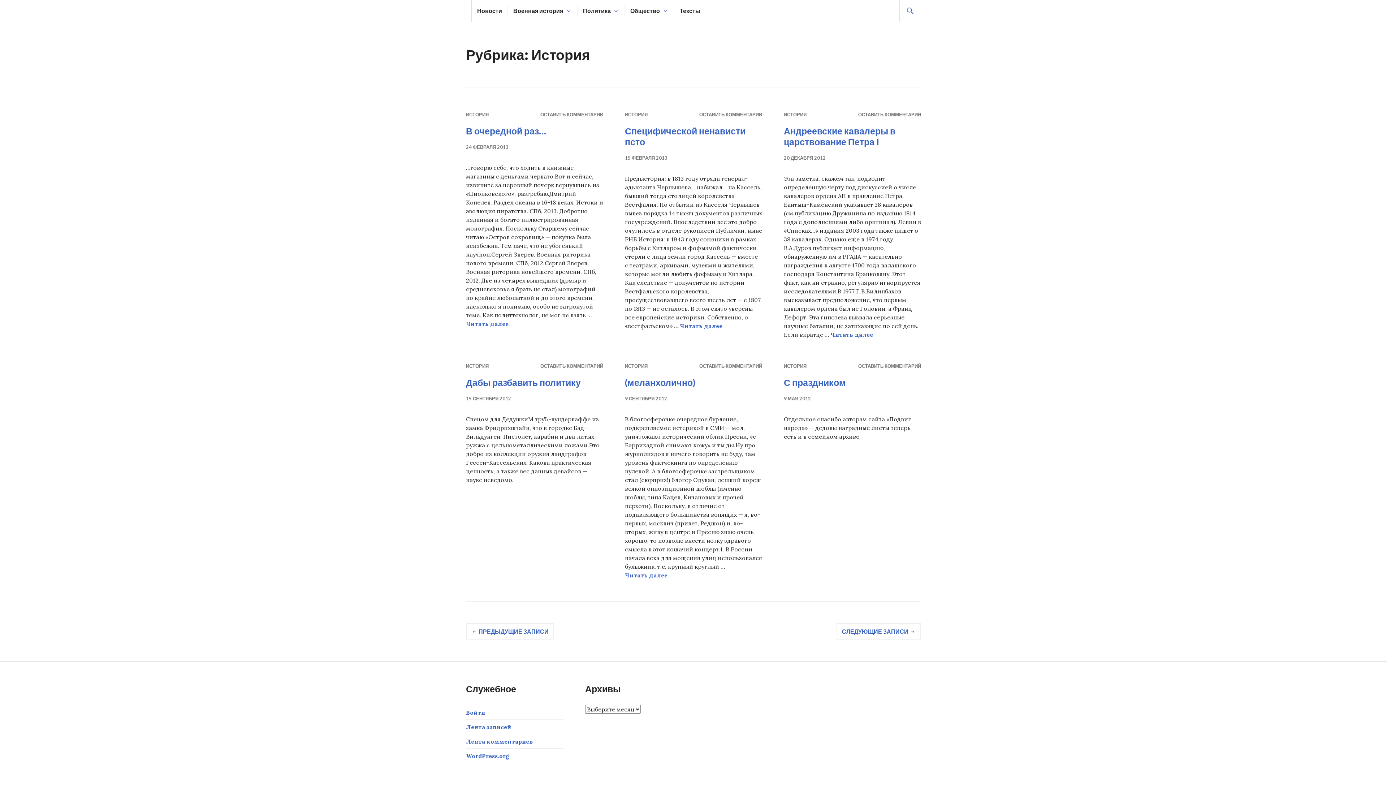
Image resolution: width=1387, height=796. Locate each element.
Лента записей (488, 727)
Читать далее (487, 323)
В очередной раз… (506, 130)
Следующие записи (875, 631)
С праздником (815, 382)
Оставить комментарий (571, 114)
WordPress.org (487, 756)
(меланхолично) (660, 382)
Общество (645, 10)
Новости (489, 10)
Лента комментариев (499, 741)
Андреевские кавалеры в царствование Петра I (839, 136)
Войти (475, 712)
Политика (597, 10)
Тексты (690, 10)
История (477, 114)
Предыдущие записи (514, 631)
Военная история (538, 10)
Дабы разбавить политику (523, 382)
